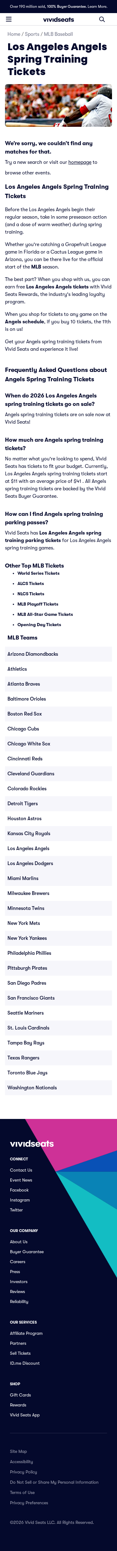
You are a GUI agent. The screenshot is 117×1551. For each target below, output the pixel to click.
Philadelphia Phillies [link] (29, 953)
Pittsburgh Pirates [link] (27, 968)
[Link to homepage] (59, 19)
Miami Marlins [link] (22, 878)
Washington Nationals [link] (32, 1088)
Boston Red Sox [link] (24, 714)
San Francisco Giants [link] (31, 998)
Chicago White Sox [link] (28, 744)
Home (13, 34)
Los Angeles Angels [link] (28, 848)
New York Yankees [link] (27, 938)
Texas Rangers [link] (23, 1058)
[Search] (102, 19)
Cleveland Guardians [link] (30, 774)
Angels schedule (24, 322)
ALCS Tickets (30, 583)
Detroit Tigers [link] (22, 803)
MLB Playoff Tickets (37, 604)
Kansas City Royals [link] (28, 833)
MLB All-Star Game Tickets (45, 614)
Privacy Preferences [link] (29, 1502)
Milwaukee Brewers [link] (28, 893)
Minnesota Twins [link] (25, 908)
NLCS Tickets (30, 593)
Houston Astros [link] (24, 818)
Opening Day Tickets (39, 624)
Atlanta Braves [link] (23, 684)
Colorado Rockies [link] (26, 789)
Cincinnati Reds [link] (24, 759)
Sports (32, 34)
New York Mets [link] (23, 923)
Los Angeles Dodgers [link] (30, 863)
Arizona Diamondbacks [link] (32, 654)
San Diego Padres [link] (26, 983)
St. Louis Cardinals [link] (28, 1028)
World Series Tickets (38, 573)
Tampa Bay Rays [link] (25, 1043)
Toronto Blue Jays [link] (27, 1073)
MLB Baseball (58, 34)
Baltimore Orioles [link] (26, 699)
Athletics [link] (17, 669)
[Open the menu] (8, 19)
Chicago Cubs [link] (23, 729)
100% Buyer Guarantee (66, 6)
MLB (36, 267)
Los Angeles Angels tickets (57, 287)
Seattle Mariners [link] (25, 1013)
